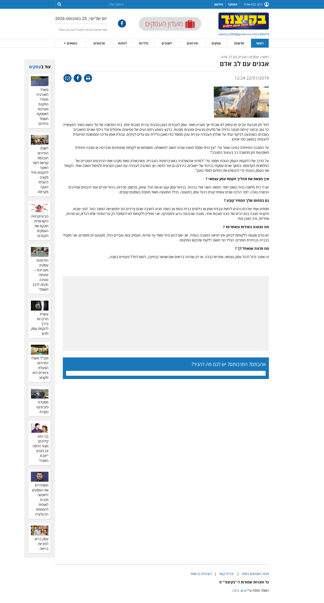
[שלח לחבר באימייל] (67, 78)
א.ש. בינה (239, 590)
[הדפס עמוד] (87, 78)
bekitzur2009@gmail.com (235, 34)
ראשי (260, 43)
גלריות (143, 43)
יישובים (167, 43)
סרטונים (99, 43)
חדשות (239, 43)
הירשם (218, 4)
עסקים (216, 43)
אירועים (192, 43)
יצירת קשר (226, 573)
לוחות (122, 43)
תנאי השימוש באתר (255, 573)
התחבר (232, 4)
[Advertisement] (306, 120)
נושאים (71, 43)
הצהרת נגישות (201, 573)
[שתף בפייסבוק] (77, 78)
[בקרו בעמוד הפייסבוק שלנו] (122, 23)
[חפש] (59, 4)
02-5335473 (261, 34)
